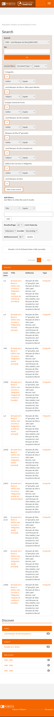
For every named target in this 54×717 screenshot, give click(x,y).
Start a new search (14, 189)
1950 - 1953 (8, 660)
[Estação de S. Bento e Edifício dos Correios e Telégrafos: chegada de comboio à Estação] (16, 391)
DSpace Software (19, 709)
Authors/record (11, 237)
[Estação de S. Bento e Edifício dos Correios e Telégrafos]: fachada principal (16, 322)
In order (20, 231)
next (48, 260)
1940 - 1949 (8, 665)
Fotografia (47, 281)
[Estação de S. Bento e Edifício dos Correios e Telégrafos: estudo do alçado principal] (16, 425)
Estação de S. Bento (12, 647)
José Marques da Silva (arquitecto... (18, 633)
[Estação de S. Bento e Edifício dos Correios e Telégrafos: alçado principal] (16, 356)
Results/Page (10, 225)
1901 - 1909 (8, 671)
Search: (7, 38)
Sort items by (31, 225)
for (5, 47)
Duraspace (49, 709)
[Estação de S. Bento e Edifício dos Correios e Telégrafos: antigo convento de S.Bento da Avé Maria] (16, 291)
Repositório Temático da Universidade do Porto (19, 25)
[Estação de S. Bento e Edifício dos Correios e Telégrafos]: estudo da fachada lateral (17, 491)
